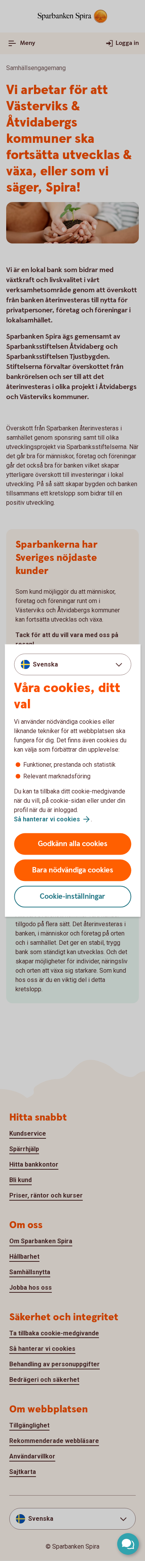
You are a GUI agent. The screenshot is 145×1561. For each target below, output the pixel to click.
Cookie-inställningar (72, 896)
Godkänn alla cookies (72, 844)
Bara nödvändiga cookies (72, 870)
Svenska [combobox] (45, 664)
